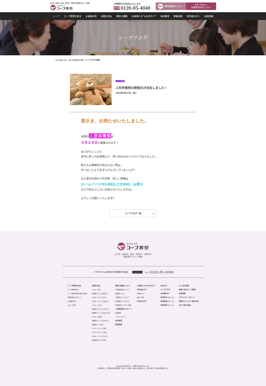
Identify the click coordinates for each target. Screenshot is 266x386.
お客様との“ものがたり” (144, 16)
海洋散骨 (164, 16)
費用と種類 (121, 16)
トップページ (60, 59)
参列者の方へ (193, 16)
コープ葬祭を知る (72, 16)
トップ (56, 16)
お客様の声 (91, 16)
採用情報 (208, 16)
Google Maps (136, 272)
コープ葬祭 (61, 7)
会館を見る (106, 16)
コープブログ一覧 (76, 59)
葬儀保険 (178, 16)
